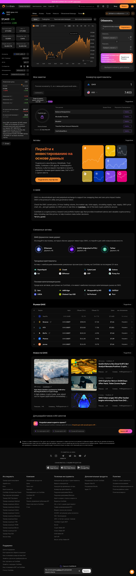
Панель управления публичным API (37, 501)
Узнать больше (42, 126)
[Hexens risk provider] (42, 130)
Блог (4, 486)
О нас (28, 507)
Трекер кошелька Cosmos (11, 513)
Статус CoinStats (8, 570)
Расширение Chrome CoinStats (94, 480)
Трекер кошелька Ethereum (11, 516)
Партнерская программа (11, 495)
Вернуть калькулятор (61, 483)
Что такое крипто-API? (43, 431)
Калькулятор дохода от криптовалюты (67, 480)
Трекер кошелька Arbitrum (11, 507)
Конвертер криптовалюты (62, 489)
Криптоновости (8, 489)
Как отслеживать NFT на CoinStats (14, 567)
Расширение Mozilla (91, 486)
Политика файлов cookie (121, 489)
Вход (115, 6)
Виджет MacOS (90, 483)
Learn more (76, 1)
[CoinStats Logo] (8, 6)
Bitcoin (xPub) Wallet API (61, 539)
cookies (58, 570)
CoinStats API (30, 495)
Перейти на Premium (125, 58)
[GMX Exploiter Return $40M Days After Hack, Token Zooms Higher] (84, 383)
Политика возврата (119, 492)
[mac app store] (68, 467)
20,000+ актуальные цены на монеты (66, 513)
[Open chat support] (132, 572)
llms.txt (56, 525)
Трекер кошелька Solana (11, 510)
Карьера (29, 489)
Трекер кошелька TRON (10, 525)
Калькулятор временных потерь (64, 486)
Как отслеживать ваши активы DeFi (14, 555)
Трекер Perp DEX (8, 533)
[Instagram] (56, 457)
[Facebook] (85, 457)
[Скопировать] (24, 54)
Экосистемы (7, 536)
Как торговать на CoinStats (11, 561)
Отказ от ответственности (121, 480)
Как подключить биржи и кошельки (14, 552)
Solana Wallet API (59, 531)
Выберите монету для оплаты (117, 67)
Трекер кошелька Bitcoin (11, 528)
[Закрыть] (133, 1)
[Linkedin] (75, 457)
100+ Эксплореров (60, 516)
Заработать (6, 483)
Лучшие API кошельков (77, 431)
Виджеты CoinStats (60, 501)
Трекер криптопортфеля (11, 480)
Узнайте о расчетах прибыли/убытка (15, 558)
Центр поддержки (9, 549)
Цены (28, 483)
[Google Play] (83, 467)
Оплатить (105, 34)
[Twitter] (24, 66)
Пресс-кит (29, 486)
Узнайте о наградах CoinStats (12, 564)
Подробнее (129, 101)
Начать (124, 6)
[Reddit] (70, 457)
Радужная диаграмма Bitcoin (63, 492)
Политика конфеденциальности (123, 486)
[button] (24, 54)
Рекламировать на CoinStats (35, 492)
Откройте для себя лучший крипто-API (83, 425)
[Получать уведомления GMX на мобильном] (133, 13)
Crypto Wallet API (59, 528)
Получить (105, 44)
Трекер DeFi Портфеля (10, 498)
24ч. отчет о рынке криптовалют (65, 504)
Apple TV (88, 489)
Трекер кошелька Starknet (11, 501)
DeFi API (56, 536)
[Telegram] (21, 66)
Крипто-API (124, 431)
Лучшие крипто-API (60, 431)
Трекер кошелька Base (10, 519)
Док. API (29, 498)
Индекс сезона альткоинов (63, 510)
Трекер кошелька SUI (10, 531)
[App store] (52, 467)
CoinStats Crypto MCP (61, 522)
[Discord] (27, 66)
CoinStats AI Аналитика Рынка (12, 492)
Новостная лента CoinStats (35, 504)
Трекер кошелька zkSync (11, 504)
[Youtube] (80, 457)
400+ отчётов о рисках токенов (64, 519)
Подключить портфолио (48, 180)
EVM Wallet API (58, 533)
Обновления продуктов (34, 480)
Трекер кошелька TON (10, 522)
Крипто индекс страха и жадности (65, 498)
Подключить (125, 27)
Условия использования (120, 483)
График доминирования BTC (63, 507)
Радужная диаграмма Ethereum (64, 495)
